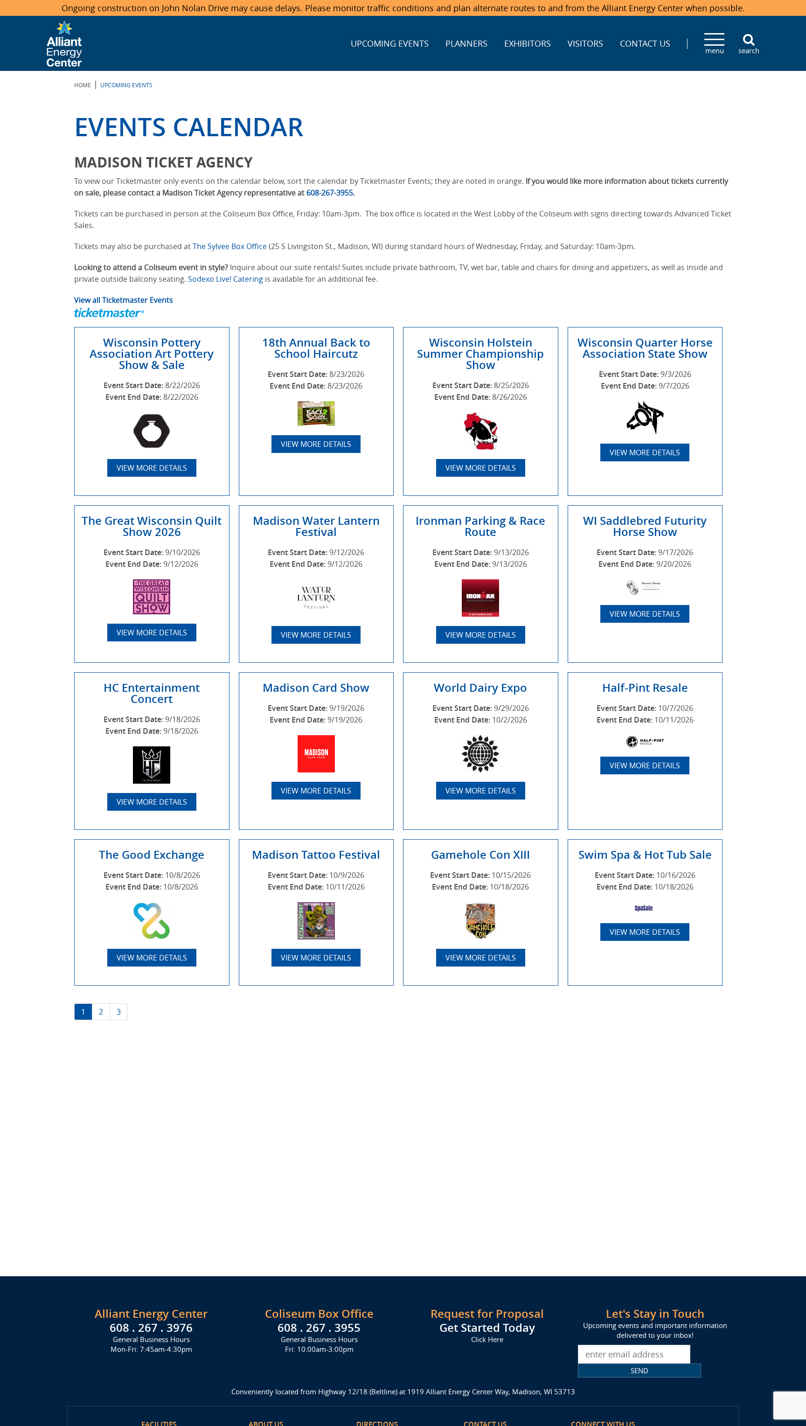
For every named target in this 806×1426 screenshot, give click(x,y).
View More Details (152, 468)
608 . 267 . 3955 (319, 1327)
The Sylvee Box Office (230, 246)
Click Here (487, 1339)
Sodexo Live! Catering (225, 279)
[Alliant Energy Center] (64, 42)
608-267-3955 (329, 193)
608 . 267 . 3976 (151, 1327)
